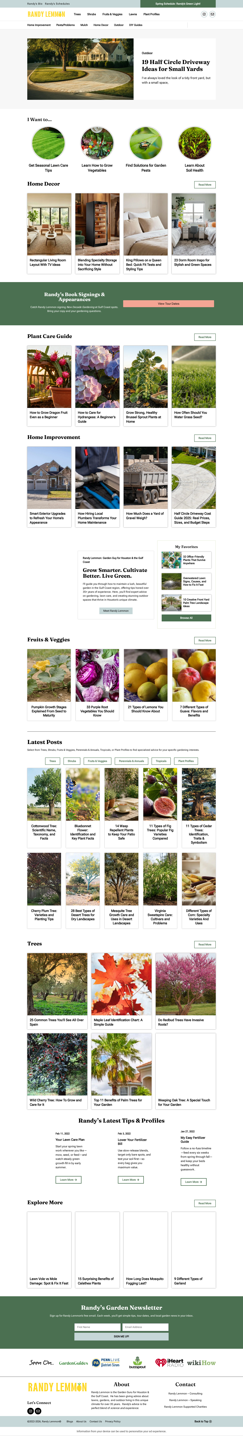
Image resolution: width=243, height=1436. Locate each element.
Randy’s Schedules (57, 3)
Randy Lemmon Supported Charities (185, 1406)
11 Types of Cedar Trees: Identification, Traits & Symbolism (199, 834)
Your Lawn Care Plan (70, 1140)
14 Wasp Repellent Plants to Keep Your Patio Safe (121, 832)
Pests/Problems (65, 25)
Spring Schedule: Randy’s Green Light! (178, 3)
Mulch (84, 25)
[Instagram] (204, 14)
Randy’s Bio (34, 3)
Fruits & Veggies (112, 14)
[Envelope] (212, 14)
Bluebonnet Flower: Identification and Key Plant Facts (82, 832)
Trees (77, 14)
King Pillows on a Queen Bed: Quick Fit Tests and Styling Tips (143, 264)
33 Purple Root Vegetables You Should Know (97, 711)
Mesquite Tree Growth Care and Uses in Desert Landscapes (121, 917)
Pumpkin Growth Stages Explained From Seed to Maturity (48, 711)
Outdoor (118, 25)
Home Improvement (39, 25)
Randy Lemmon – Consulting (185, 1393)
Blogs (70, 1421)
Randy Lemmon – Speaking (185, 1400)
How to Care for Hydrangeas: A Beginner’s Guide (97, 417)
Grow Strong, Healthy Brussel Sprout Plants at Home (143, 417)
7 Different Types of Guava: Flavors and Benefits (194, 711)
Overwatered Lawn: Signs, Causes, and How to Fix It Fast (194, 581)
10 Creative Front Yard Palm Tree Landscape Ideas (196, 603)
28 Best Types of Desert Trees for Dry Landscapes (83, 915)
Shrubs (91, 14)
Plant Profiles (151, 14)
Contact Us (96, 1421)
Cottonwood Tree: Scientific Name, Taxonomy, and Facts (44, 832)
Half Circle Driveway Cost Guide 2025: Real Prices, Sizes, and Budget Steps (192, 518)
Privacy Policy (113, 1421)
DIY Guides (135, 25)
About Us (81, 1421)
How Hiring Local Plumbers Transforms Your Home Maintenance (97, 518)
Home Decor (101, 25)
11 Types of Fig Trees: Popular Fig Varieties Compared (160, 832)
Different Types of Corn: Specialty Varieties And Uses (199, 917)
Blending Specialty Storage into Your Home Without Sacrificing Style (97, 264)
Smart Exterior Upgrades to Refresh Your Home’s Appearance (47, 518)
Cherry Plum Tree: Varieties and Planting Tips (44, 915)
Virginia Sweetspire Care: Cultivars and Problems (160, 917)
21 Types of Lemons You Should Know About (145, 709)
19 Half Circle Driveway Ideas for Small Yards (176, 65)
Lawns (133, 14)
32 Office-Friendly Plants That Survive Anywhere (194, 560)
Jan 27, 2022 (188, 1131)
